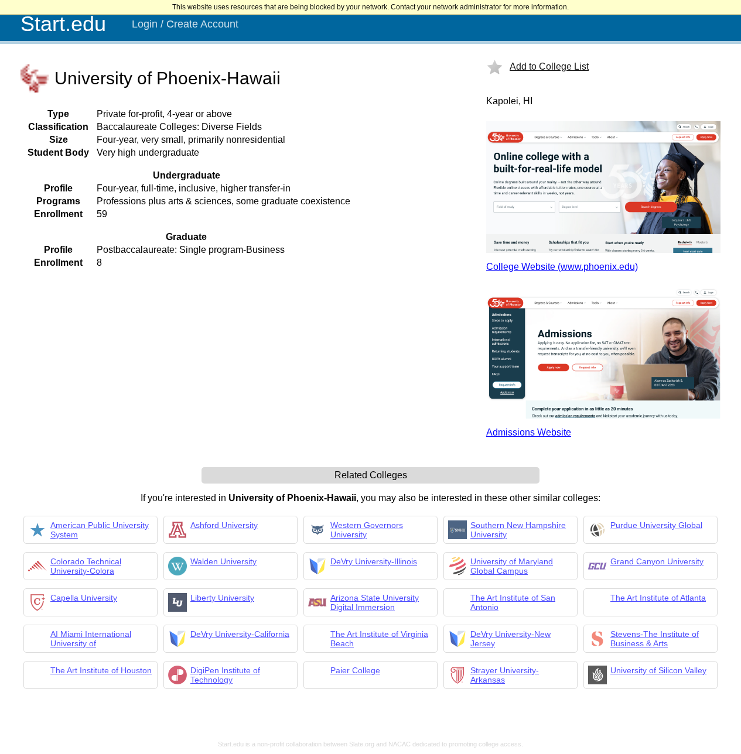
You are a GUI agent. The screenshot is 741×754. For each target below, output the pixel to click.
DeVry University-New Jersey (510, 638)
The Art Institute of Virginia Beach (379, 638)
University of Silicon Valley (658, 670)
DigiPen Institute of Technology (225, 675)
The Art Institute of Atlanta (658, 597)
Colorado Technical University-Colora (85, 566)
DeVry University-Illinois (373, 561)
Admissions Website (528, 432)
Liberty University (222, 597)
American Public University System (99, 529)
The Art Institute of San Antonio (512, 602)
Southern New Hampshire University (518, 529)
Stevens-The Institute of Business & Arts (654, 638)
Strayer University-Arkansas (504, 675)
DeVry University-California (239, 634)
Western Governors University (366, 529)
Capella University (83, 597)
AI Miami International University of (90, 638)
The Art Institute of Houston (101, 670)
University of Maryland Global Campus (511, 566)
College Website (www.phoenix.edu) (562, 267)
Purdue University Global (656, 525)
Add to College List (549, 66)
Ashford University (224, 525)
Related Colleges (370, 475)
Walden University (223, 561)
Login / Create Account (185, 24)
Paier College (355, 670)
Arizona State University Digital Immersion (374, 602)
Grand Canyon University (657, 561)
